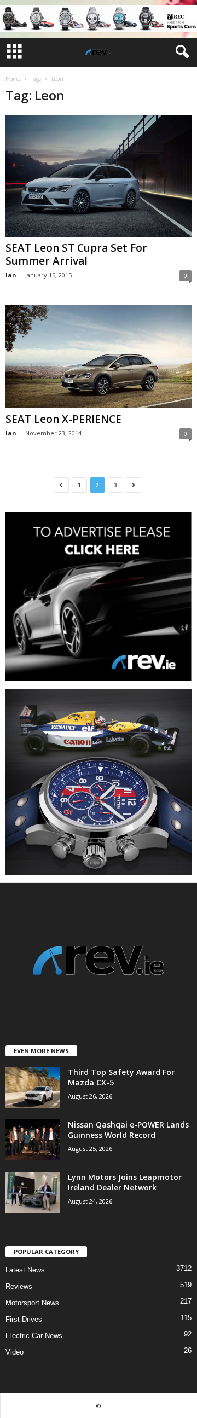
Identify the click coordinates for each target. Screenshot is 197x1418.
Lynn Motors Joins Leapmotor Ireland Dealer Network (125, 1182)
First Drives (23, 1319)
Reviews (18, 1286)
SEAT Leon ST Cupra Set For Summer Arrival (76, 254)
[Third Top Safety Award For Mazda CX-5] (32, 1087)
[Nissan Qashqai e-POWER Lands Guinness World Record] (32, 1139)
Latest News (25, 1270)
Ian (10, 275)
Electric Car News (33, 1336)
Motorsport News (32, 1303)
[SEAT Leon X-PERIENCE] (98, 356)
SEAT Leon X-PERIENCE (63, 419)
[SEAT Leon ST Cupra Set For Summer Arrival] (98, 176)
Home (12, 79)
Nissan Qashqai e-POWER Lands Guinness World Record (128, 1129)
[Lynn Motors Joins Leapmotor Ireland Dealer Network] (32, 1192)
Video (14, 1352)
